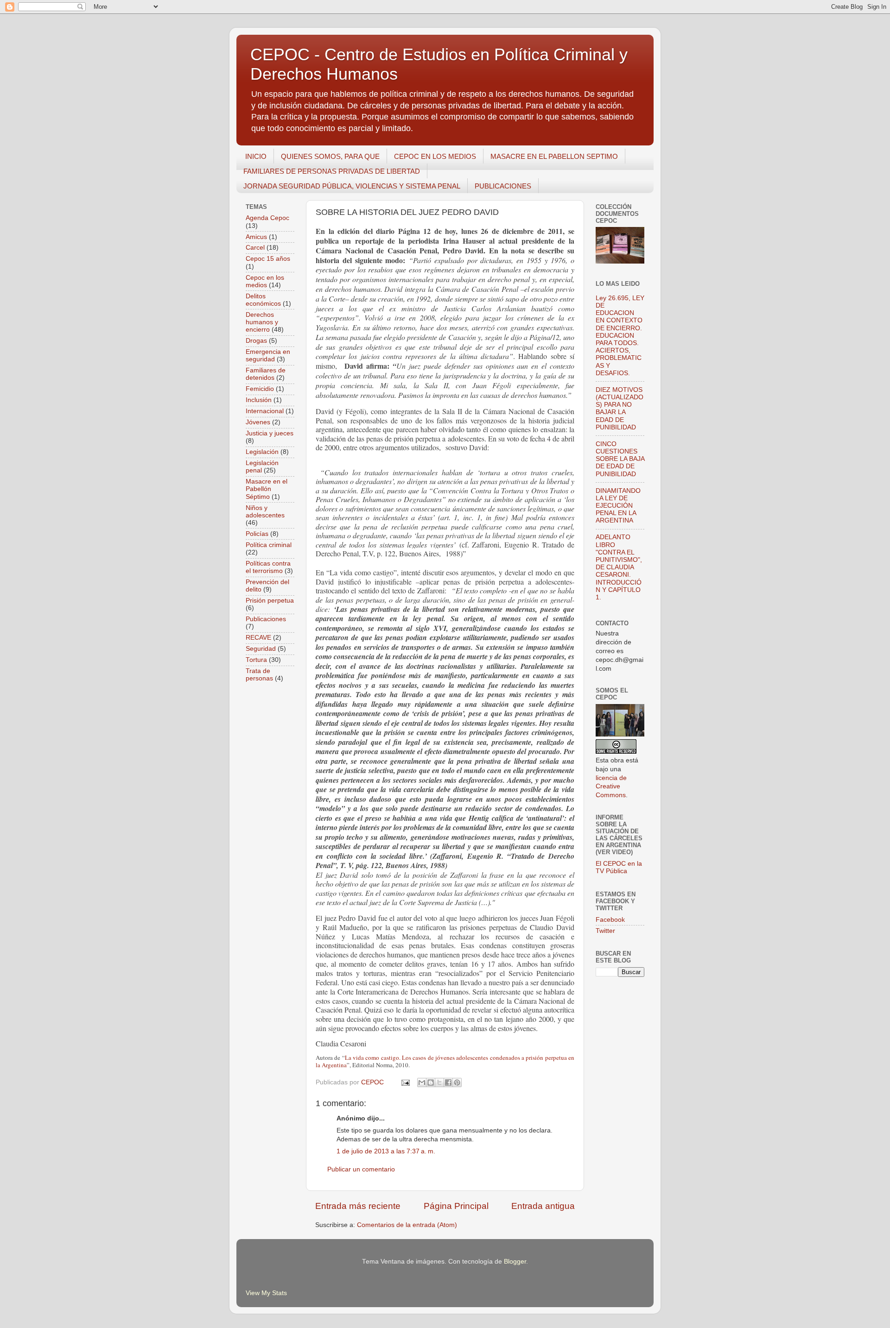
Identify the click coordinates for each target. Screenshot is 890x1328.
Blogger (515, 1261)
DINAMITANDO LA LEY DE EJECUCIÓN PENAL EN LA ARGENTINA (618, 505)
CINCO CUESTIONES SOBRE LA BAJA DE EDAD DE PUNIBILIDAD (620, 459)
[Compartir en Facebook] (448, 1082)
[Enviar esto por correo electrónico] (421, 1082)
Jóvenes (258, 422)
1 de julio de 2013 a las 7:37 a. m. (386, 1151)
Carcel (255, 247)
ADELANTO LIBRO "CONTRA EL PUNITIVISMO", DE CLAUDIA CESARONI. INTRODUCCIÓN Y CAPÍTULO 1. (619, 567)
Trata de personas (259, 674)
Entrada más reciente (357, 1206)
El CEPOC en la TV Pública (619, 867)
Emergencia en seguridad (268, 355)
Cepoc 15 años (268, 258)
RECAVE (258, 637)
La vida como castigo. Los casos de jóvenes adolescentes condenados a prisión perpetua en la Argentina (445, 1061)
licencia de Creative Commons (611, 786)
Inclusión (259, 400)
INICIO (256, 156)
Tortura (256, 659)
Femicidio (260, 388)
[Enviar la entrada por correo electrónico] (405, 1082)
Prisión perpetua (270, 600)
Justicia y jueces (269, 433)
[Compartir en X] (439, 1082)
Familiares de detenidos (266, 374)
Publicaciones (266, 619)
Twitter (605, 930)
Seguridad (261, 648)
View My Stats (266, 1293)
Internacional (265, 411)
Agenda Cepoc (267, 217)
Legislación (262, 451)
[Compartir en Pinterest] (457, 1082)
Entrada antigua (543, 1206)
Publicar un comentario (361, 1169)
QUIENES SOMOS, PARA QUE (330, 156)
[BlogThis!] (430, 1082)
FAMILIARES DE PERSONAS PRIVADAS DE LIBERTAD (331, 171)
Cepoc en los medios (265, 281)
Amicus (256, 236)
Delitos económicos (263, 300)
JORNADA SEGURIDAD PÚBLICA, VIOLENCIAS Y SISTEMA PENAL (351, 186)
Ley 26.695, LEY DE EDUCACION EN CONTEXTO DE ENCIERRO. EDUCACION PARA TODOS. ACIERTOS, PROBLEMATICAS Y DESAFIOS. (620, 336)
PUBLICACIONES (503, 186)
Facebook (610, 919)
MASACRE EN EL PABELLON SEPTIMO (554, 156)
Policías (257, 533)
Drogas (256, 340)
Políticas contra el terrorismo (268, 567)
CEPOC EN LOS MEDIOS (435, 156)
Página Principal (456, 1206)
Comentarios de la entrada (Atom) (407, 1224)
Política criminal (269, 544)
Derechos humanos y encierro (262, 322)
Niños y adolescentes (265, 511)
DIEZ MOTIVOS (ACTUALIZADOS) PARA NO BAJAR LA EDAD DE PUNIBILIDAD (619, 408)
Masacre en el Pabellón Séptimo (266, 489)
